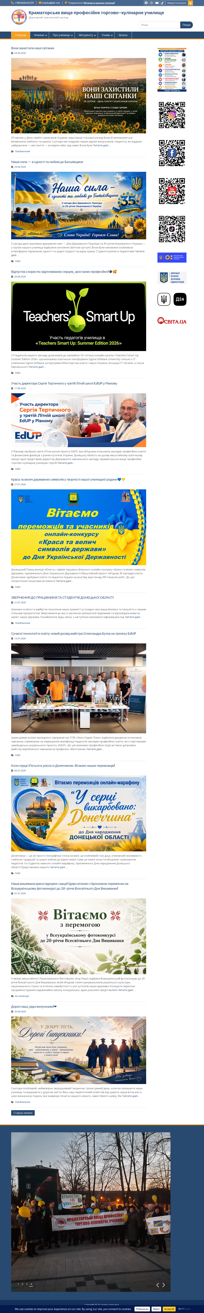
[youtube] (157, 3)
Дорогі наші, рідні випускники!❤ (34, 1006)
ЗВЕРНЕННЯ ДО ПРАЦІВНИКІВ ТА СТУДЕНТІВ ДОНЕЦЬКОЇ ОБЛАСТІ (62, 597)
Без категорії (22, 995)
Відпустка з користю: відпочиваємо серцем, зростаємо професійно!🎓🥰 (64, 272)
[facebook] (146, 3)
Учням (106, 35)
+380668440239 (24, 2)
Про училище (61, 35)
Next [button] (164, 1285)
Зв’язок (123, 35)
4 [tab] (31, 1283)
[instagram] (151, 3)
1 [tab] (18, 1283)
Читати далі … (102, 145)
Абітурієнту (86, 35)
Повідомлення (22, 151)
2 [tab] (22, 1283)
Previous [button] (157, 1285)
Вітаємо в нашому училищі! (99, 2)
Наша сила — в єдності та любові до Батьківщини (47, 162)
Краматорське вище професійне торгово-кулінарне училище (96, 12)
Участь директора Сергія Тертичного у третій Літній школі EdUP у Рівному (64, 383)
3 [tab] (26, 1283)
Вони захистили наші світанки (32, 48)
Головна (20, 35)
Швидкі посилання (176, 2)
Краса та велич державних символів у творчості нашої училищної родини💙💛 (68, 479)
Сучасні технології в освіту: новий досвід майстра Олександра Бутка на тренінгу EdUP (73, 633)
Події (17, 261)
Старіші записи (23, 1113)
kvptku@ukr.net (51, 2)
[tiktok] (162, 3)
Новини (39, 35)
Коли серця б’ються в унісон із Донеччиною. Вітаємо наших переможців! (63, 766)
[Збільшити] (182, 52)
